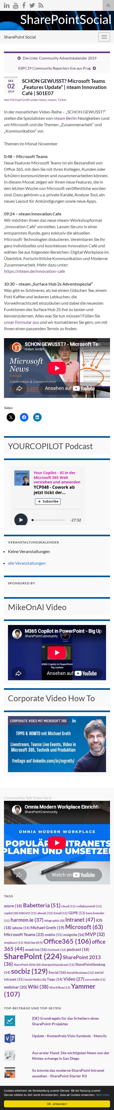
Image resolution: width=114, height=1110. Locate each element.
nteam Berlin (65, 118)
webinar (15, 987)
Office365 (67, 941)
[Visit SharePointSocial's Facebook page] (24, 4)
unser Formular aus (21, 322)
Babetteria (41, 905)
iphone (21, 928)
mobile (53, 935)
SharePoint (33, 956)
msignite (73, 934)
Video (73, 979)
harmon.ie (27, 920)
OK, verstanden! (57, 1104)
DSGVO (28, 913)
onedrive (36, 949)
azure (13, 906)
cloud (68, 906)
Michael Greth (20, 100)
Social (57, 972)
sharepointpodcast (57, 965)
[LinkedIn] (7, 4)
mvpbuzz (13, 943)
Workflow (59, 987)
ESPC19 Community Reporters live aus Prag (54, 68)
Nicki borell (33, 942)
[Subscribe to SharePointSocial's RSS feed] (40, 4)
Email (61, 913)
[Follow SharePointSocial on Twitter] (32, 4)
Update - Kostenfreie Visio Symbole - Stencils (69, 1036)
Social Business (80, 973)
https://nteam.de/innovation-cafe (34, 271)
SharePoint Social (20, 36)
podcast (78, 949)
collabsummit (89, 906)
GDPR (76, 913)
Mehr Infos (102, 1095)
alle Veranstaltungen (27, 562)
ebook (45, 913)
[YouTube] (16, 4)
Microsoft (84, 926)
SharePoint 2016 (27, 964)
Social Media (35, 979)
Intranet (80, 919)
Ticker (62, 100)
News (42, 100)
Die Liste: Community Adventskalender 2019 (60, 58)
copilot (11, 913)
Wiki (38, 987)
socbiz (29, 971)
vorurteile (95, 979)
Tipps (55, 979)
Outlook (56, 950)
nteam (52, 100)
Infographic (54, 920)
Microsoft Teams (24, 934)
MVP (95, 934)
